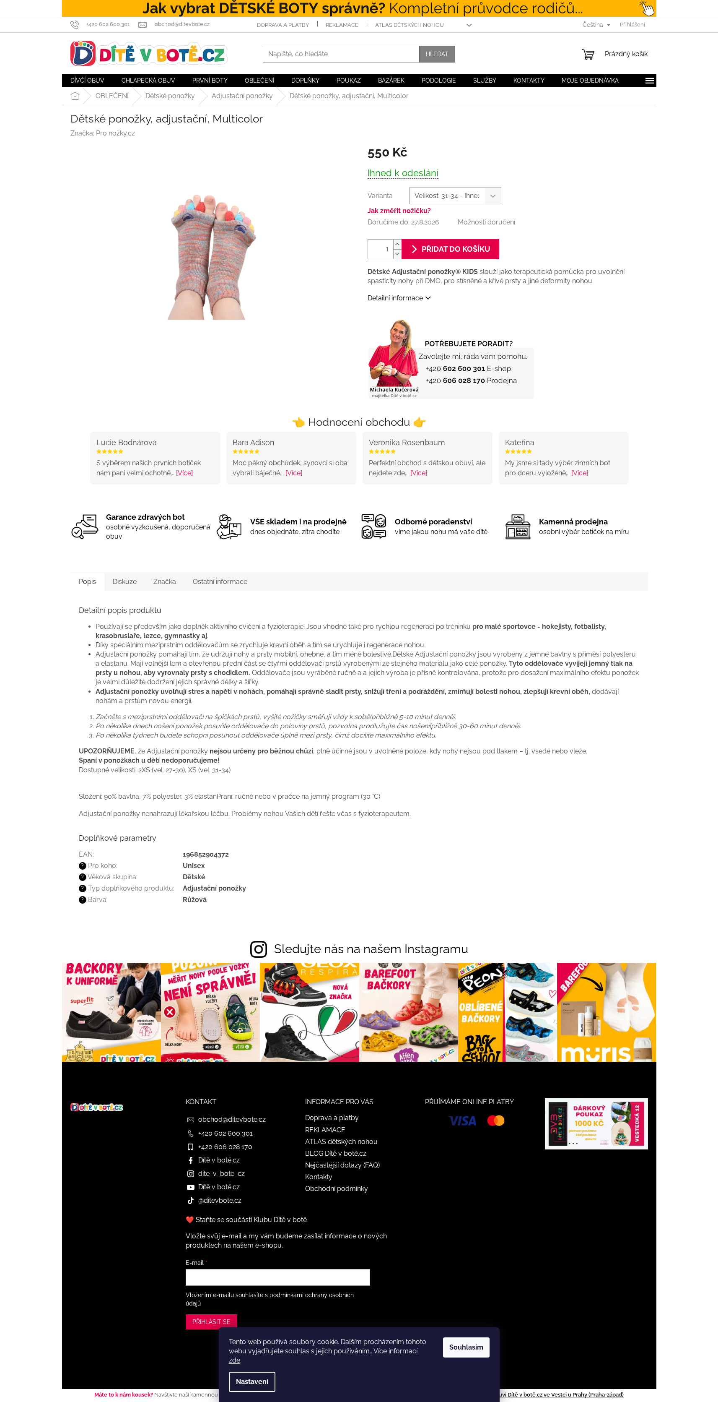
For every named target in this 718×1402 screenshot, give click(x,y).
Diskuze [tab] (125, 582)
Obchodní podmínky (336, 1189)
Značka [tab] (164, 582)
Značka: (102, 133)
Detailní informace (395, 298)
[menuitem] (87, 80)
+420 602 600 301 (225, 1133)
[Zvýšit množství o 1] (397, 244)
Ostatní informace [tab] (220, 582)
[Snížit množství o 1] (397, 254)
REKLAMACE (342, 25)
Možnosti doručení (486, 222)
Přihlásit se (211, 1322)
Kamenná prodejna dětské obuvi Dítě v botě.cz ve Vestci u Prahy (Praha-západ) (523, 1395)
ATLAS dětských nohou (409, 25)
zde (234, 1360)
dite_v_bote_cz (221, 1174)
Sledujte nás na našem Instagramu (371, 949)
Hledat (437, 54)
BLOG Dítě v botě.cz (335, 1153)
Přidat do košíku (456, 249)
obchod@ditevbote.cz (232, 1119)
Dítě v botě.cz (219, 1160)
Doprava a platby (283, 25)
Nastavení (252, 1382)
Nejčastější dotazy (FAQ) (342, 1165)
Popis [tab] (87, 582)
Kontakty (318, 1177)
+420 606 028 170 (225, 1147)
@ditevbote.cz (219, 1200)
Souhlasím (466, 1347)
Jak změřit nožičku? (399, 211)
